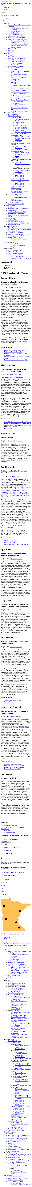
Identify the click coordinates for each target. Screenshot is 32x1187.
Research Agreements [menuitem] (14, 231)
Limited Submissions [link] (14, 196)
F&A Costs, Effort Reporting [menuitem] (16, 204)
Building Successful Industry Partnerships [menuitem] (19, 229)
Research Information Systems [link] (16, 60)
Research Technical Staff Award (20, 1106)
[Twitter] (16, 857)
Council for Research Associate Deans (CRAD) (17, 422)
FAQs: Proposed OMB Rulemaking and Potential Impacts (21, 1183)
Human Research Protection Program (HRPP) (17, 350)
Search (3, 12)
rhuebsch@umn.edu (16, 647)
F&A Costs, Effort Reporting (16, 1130)
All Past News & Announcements (17, 1178)
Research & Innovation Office (9, 15)
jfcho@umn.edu (14, 476)
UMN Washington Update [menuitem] (15, 255)
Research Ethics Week (14, 1151)
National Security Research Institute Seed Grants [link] (19, 150)
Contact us (7, 18)
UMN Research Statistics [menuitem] (15, 34)
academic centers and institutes (10, 723)
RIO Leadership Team (17, 958)
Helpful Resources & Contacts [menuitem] (19, 111)
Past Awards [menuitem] (18, 148)
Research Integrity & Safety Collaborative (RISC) (19, 973)
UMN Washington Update (11, 542)
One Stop (7, 7)
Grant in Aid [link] (14, 124)
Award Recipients (20, 1049)
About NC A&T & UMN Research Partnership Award (23, 1064)
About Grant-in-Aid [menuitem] (20, 125)
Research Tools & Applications (16, 985)
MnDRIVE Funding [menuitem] (17, 189)
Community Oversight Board (19, 970)
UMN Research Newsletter (15, 1180)
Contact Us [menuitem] (11, 52)
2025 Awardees (19, 1100)
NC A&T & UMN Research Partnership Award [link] (19, 134)
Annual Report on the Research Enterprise (16, 544)
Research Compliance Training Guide (18, 1149)
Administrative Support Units (9, 825)
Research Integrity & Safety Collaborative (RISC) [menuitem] (19, 46)
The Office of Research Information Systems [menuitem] (18, 62)
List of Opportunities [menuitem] (17, 200)
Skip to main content (6, 1)
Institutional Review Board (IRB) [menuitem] (17, 212)
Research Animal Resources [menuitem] (16, 66)
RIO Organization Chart (7, 830)
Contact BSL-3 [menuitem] (15, 82)
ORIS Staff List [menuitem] (15, 65)
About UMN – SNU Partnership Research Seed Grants (22, 1090)
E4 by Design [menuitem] (15, 33)
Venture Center (8, 702)
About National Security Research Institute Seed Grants (22, 1080)
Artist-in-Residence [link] (16, 117)
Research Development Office (11, 503)
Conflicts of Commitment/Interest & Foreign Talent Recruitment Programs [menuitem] (20, 93)
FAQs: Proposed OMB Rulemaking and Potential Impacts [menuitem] (21, 257)
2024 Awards (18, 1068)
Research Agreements (14, 1157)
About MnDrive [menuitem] (15, 244)
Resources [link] (7, 53)
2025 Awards (18, 1066)
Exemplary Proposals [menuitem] (21, 127)
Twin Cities (4, 894)
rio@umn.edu (4, 847)
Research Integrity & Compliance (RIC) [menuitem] (19, 208)
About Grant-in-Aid (20, 1052)
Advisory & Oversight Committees (17, 966)
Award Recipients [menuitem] (20, 122)
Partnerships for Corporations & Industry (19, 1154)
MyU (5, 9)
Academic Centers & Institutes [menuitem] (16, 37)
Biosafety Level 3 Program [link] (15, 68)
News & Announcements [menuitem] (15, 250)
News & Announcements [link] (11, 248)
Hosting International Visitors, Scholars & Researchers (19, 1027)
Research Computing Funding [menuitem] (19, 191)
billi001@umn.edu (15, 287)
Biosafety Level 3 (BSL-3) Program (14, 765)
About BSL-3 (15, 996)
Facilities (13, 1002)
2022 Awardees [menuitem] (19, 178)
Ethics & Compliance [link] (10, 205)
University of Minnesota (18, 942)
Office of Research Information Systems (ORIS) (17, 425)
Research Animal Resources (16, 993)
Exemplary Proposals (21, 1053)
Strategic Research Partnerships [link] (16, 237)
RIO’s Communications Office (13, 500)
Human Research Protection (16, 1137)
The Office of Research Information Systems (18, 988)
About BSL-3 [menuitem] (15, 69)
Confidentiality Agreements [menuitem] (15, 232)
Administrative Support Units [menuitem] (16, 36)
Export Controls (12, 1145)
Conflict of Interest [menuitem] (13, 220)
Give (2, 18)
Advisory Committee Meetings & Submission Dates (20, 998)
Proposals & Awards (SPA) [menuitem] (15, 202)
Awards (17, 1084)
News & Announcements (15, 1176)
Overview (10, 982)
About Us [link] (7, 23)
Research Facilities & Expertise (16, 983)
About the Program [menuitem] (20, 146)
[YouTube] (16, 860)
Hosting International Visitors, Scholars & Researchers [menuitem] (19, 100)
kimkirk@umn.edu (15, 716)
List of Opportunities (17, 1127)
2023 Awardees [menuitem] (19, 176)
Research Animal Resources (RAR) (14, 767)
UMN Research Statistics (8, 832)
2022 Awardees (19, 1105)
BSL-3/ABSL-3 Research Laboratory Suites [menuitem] (18, 78)
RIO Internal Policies (14, 975)
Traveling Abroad (16, 1029)
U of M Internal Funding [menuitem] (15, 194)
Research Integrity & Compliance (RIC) (19, 1135)
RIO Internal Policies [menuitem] (14, 49)
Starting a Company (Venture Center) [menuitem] (18, 234)
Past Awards (18, 1074)
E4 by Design (8, 428)
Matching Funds (16, 1114)
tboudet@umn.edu (15, 374)
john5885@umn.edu (16, 559)
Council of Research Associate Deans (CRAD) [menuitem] (20, 41)
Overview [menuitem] (10, 55)
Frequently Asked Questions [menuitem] (19, 74)
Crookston (4, 882)
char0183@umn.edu (16, 441)
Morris (2, 888)
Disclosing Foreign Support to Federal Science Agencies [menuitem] (19, 89)
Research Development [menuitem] (14, 114)
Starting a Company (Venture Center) (18, 1161)
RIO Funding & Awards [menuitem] (14, 116)
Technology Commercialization (13, 700)
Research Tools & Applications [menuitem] (16, 58)
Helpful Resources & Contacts (19, 1037)
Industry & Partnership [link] (10, 226)
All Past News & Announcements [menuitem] (17, 252)
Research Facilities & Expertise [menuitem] (16, 57)
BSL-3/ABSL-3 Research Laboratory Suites (18, 1004)
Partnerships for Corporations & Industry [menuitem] (19, 228)
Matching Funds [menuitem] (16, 188)
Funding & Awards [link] (9, 112)
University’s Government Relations (12, 486)
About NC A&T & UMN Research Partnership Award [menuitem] (23, 137)
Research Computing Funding (19, 1117)
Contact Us (7, 850)
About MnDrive (15, 1170)
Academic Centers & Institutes (12, 764)
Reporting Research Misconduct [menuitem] (17, 221)
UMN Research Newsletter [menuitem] (15, 253)
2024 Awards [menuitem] (18, 141)
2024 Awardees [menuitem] (19, 175)
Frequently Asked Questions (19, 1001)
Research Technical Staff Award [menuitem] (20, 180)
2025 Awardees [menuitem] (19, 173)
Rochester (3, 891)
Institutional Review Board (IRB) (13, 352)
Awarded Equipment (21, 1055)
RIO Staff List (5, 829)
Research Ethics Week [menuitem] (14, 224)
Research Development (14, 1041)
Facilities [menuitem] (13, 76)
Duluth (3, 885)
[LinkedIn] (16, 859)
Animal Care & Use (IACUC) (16, 1140)
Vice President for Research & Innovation (12, 827)
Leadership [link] (11, 26)
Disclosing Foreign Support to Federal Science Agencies (19, 1016)
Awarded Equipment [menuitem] (21, 128)
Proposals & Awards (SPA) (15, 1129)
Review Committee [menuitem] (16, 192)
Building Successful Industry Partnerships (19, 1156)
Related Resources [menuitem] (16, 81)
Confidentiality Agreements (15, 1159)
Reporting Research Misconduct (17, 1148)
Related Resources (16, 1007)
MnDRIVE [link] (11, 242)
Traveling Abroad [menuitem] (16, 103)
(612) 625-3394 (13, 847)
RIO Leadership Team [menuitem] (17, 31)
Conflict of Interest (13, 1146)
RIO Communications (10, 541)
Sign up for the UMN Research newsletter (12, 872)
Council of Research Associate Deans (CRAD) (20, 968)
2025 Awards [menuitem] (18, 140)
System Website (5, 879)
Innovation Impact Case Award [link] (20, 168)
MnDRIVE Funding (17, 1116)
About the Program (20, 1073)
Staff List (10, 977)
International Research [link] (14, 84)
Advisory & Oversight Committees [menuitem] (17, 39)
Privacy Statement (16, 945)
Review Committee (16, 1119)
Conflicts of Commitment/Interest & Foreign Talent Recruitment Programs (20, 1020)
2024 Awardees (19, 1101)
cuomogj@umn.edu (15, 610)
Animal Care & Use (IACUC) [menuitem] (16, 213)
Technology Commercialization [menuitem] (16, 236)
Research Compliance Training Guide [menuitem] (18, 223)
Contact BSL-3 (15, 1009)
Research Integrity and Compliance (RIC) (16, 360)
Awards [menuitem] (17, 157)
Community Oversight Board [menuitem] (19, 44)
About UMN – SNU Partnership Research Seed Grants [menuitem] (22, 164)
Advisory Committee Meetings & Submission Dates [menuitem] (20, 72)
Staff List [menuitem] (10, 50)
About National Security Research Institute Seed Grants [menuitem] (22, 154)
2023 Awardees (19, 1103)
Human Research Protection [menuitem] (16, 210)
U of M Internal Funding (15, 1121)
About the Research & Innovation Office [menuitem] (19, 25)
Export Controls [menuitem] (12, 218)
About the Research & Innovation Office (19, 951)
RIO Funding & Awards (14, 1042)
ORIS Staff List (15, 991)
